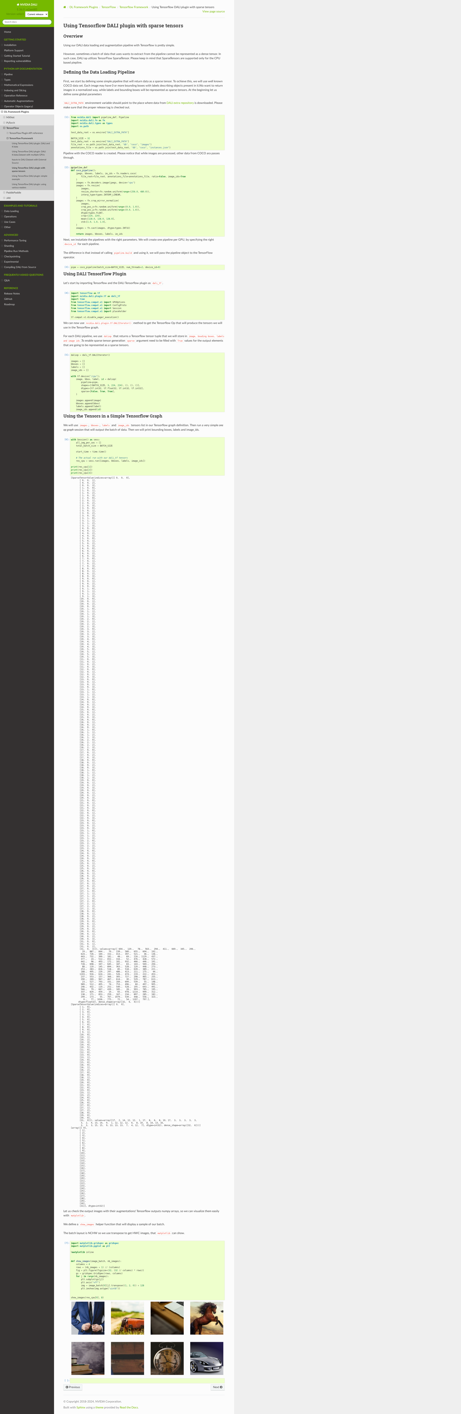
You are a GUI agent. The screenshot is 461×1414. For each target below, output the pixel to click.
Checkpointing (12, 256)
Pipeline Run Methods (16, 251)
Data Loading (11, 211)
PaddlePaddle (13, 192)
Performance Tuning (15, 240)
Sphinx (81, 1407)
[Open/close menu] (2, 45)
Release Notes (12, 293)
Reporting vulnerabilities (17, 61)
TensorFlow (12, 128)
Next (216, 1387)
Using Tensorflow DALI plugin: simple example (29, 177)
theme (99, 1407)
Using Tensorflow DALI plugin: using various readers (29, 186)
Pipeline (8, 74)
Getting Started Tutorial (17, 56)
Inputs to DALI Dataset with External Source (29, 161)
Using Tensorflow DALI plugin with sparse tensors (28, 169)
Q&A (7, 280)
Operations (10, 216)
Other (7, 227)
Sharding (9, 246)
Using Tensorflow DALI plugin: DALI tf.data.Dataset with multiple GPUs (29, 153)
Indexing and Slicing (15, 90)
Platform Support (13, 50)
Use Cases (9, 222)
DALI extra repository (180, 103)
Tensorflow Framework (21, 138)
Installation (10, 45)
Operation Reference (15, 95)
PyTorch (10, 122)
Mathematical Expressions (18, 85)
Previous (74, 1387)
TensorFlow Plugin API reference (26, 133)
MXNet (10, 117)
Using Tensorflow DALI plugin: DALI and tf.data (31, 145)
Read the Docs (129, 1407)
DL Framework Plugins (16, 111)
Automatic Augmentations (18, 101)
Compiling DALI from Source (20, 267)
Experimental (11, 261)
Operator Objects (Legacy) (18, 106)
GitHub (8, 299)
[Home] (64, 7)
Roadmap (9, 304)
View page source (213, 11)
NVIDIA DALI (28, 4)
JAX (8, 198)
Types (7, 79)
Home (7, 32)
